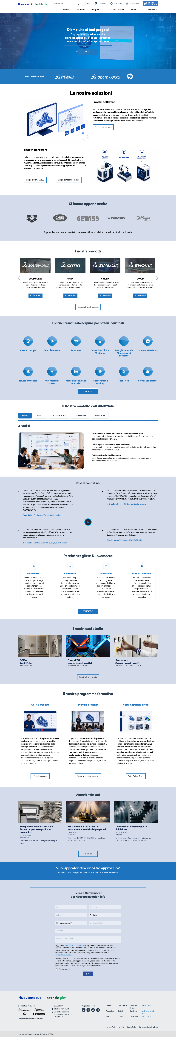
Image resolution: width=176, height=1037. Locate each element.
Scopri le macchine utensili (68, 180)
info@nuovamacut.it (61, 1009)
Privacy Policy (111, 1027)
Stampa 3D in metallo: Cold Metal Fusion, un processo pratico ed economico (36, 829)
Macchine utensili (117, 10)
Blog (88, 4)
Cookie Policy (131, 1027)
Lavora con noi (147, 1016)
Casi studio (134, 1016)
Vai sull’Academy (40, 776)
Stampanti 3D (96, 10)
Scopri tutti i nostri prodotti (88, 307)
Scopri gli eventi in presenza (88, 776)
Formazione (110, 1011)
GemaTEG (74, 660)
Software (109, 1006)
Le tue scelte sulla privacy (148, 1027)
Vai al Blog (88, 854)
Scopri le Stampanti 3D (35, 180)
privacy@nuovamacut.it (63, 955)
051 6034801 (58, 1006)
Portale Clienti (134, 4)
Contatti (120, 1016)
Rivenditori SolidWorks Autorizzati (30, 1019)
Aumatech (121, 660)
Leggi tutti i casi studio (88, 677)
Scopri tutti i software (103, 127)
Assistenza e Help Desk (148, 1012)
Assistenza (118, 4)
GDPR (121, 1027)
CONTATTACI (88, 52)
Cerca (77, 3)
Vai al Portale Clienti (135, 776)
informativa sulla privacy (75, 945)
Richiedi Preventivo (152, 3)
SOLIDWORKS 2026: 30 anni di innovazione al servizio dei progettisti (87, 828)
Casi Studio (102, 4)
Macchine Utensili (133, 1007)
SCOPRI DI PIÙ (35, 295)
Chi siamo (133, 1011)
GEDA (23, 660)
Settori (120, 1011)
